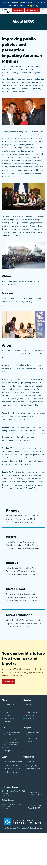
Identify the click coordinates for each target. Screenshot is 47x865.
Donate (9, 681)
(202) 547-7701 (34, 805)
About (4, 700)
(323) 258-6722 (34, 792)
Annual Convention (11, 766)
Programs (28, 727)
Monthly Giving (31, 766)
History (7, 712)
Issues (5, 727)
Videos (28, 709)
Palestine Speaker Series (13, 761)
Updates (27, 700)
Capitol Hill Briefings (11, 772)
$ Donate (18, 10)
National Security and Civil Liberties (12, 733)
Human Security (10, 739)
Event (4, 756)
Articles (29, 705)
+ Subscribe (32, 10)
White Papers (31, 715)
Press (6, 709)
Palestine (7, 747)
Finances (7, 722)
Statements (30, 718)
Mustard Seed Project (12, 769)
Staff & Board (9, 718)
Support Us (29, 756)
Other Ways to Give (33, 769)
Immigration (8, 751)
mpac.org (34, 5)
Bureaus (7, 715)
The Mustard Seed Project (32, 733)
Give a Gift (30, 761)
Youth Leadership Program (32, 740)
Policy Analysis (31, 712)
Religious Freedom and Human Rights (11, 743)
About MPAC (9, 705)
